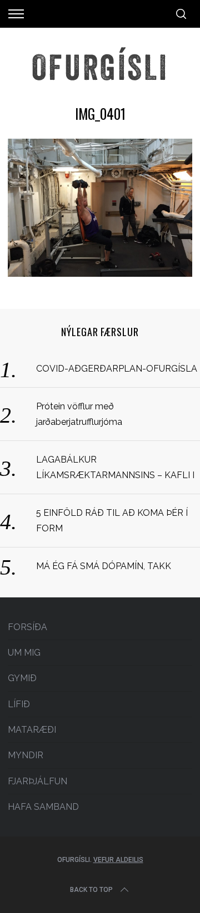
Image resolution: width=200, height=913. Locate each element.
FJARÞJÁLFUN (37, 781)
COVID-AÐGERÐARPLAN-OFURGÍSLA (116, 368)
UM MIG (24, 652)
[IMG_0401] (100, 273)
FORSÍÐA (27, 627)
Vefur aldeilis (118, 860)
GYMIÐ (22, 678)
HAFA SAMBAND (43, 807)
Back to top (91, 890)
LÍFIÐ (19, 704)
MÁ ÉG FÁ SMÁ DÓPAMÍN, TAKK (103, 566)
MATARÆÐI (32, 729)
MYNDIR (25, 755)
